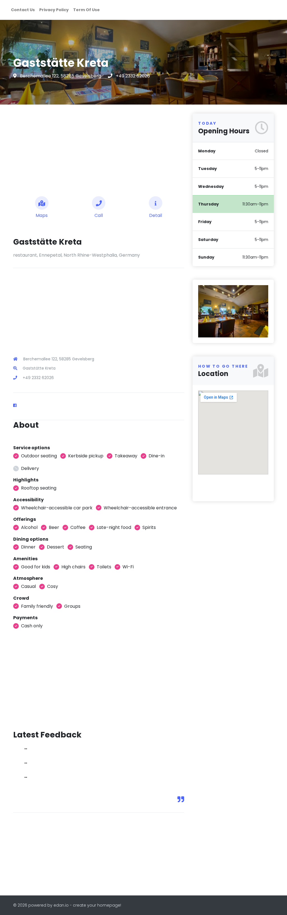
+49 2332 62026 (133, 76)
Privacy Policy (54, 10)
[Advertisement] (98, 148)
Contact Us (23, 10)
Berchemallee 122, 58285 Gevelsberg (61, 76)
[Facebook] (17, 405)
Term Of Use (86, 10)
